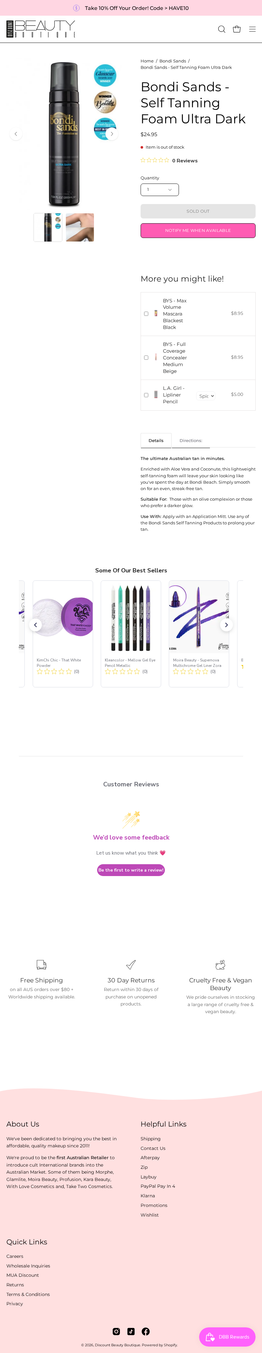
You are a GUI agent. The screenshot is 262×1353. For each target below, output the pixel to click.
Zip (144, 1167)
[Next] (111, 133)
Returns (15, 1285)
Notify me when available (198, 230)
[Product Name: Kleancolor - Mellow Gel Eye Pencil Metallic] (131, 633)
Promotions (154, 1205)
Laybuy (149, 1177)
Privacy (14, 1304)
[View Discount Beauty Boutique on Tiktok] (131, 1331)
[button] (221, 29)
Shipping (151, 1139)
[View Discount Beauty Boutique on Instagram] (116, 1331)
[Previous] (16, 133)
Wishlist (150, 1215)
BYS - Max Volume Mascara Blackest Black (175, 314)
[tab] (156, 440)
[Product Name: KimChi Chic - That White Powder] (63, 633)
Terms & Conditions (28, 1294)
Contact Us (153, 1148)
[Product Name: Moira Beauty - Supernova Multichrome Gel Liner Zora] (199, 633)
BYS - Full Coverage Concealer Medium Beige (175, 357)
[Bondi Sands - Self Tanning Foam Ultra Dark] (48, 227)
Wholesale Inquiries (28, 1266)
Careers (14, 1256)
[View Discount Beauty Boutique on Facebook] (145, 1331)
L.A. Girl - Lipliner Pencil (174, 395)
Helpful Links (164, 1124)
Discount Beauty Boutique (117, 1345)
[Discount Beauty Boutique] (41, 29)
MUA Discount (22, 1275)
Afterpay (150, 1157)
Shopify (170, 1345)
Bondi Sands (172, 61)
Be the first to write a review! (131, 870)
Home (147, 61)
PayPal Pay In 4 (158, 1186)
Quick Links (26, 1242)
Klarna (148, 1196)
